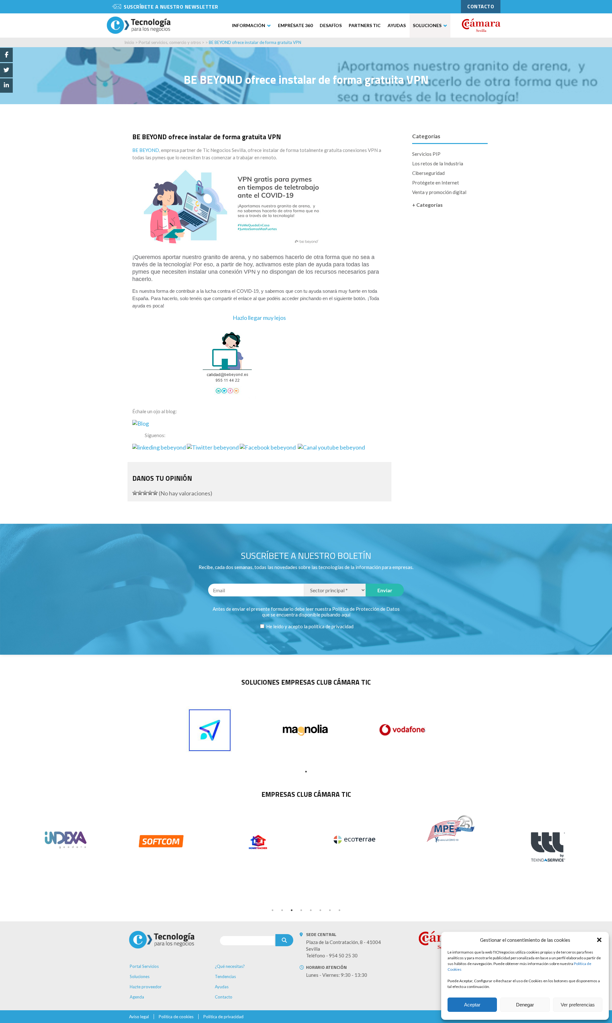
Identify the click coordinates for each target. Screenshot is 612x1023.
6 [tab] (320, 910)
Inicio (129, 42)
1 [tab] (306, 771)
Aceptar (472, 1004)
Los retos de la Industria (437, 163)
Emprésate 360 (295, 25)
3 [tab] (291, 910)
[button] (599, 940)
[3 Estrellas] (145, 492)
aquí (345, 614)
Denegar (525, 1004)
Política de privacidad (223, 1016)
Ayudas (397, 25)
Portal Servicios (144, 966)
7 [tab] (330, 910)
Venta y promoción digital (439, 192)
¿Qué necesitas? (230, 966)
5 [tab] (311, 910)
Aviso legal (139, 1016)
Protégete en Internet (435, 182)
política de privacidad (331, 626)
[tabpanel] (210, 730)
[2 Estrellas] (139, 492)
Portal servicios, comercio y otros (170, 42)
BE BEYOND (145, 150)
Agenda (137, 996)
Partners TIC (365, 25)
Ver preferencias (578, 1004)
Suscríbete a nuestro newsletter (171, 7)
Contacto (223, 996)
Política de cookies (176, 1016)
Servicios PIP (426, 154)
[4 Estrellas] (150, 492)
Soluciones (427, 25)
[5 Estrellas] (155, 492)
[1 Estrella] (134, 492)
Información (248, 25)
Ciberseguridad (428, 173)
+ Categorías (427, 205)
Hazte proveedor (146, 986)
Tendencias (225, 976)
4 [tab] (301, 910)
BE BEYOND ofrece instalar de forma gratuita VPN (255, 42)
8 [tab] (339, 910)
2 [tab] (282, 910)
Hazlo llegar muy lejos (259, 317)
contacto (480, 6)
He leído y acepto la (309, 626)
